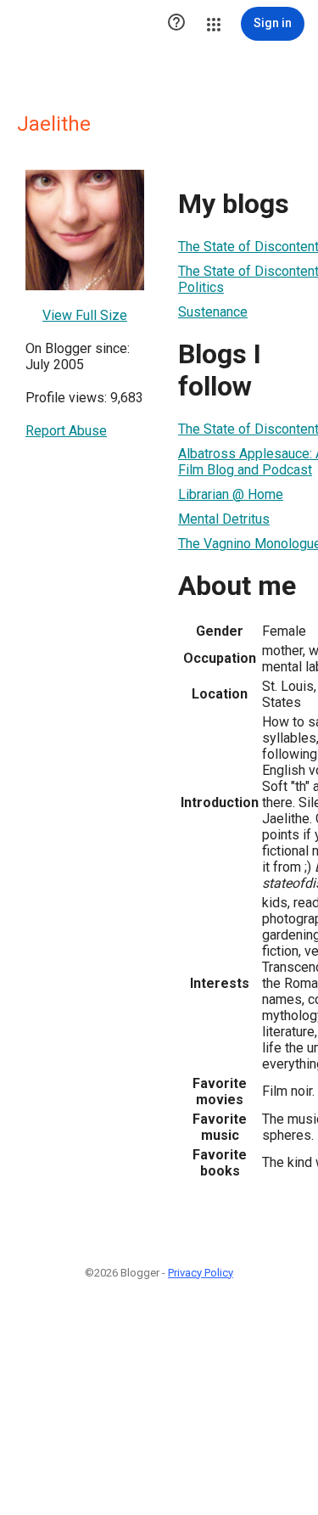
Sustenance (213, 312)
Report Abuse (66, 431)
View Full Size (84, 315)
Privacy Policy (200, 1272)
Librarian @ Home (230, 494)
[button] (176, 23)
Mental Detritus (224, 519)
